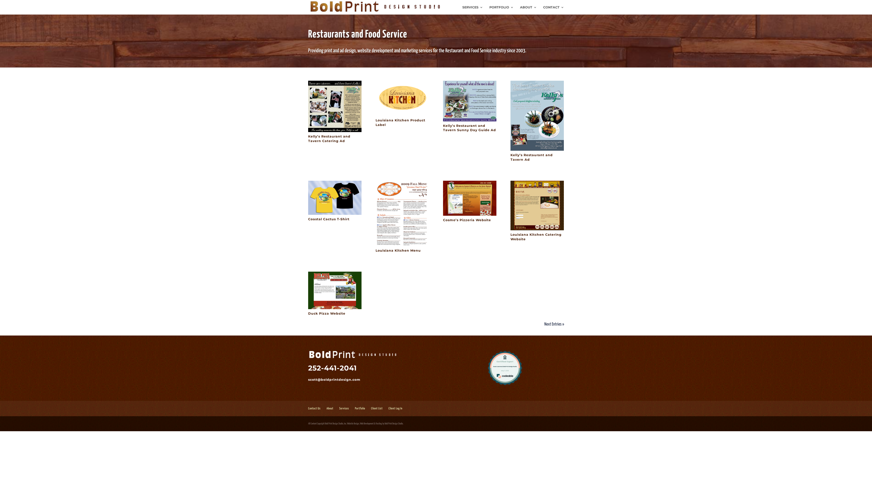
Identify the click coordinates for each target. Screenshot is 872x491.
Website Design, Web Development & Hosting (364, 423)
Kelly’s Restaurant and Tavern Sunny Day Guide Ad (469, 128)
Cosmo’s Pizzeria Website (467, 220)
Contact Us (314, 408)
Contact (551, 7)
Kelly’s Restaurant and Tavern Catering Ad (329, 138)
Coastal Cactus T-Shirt (328, 219)
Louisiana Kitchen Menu (398, 250)
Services (470, 7)
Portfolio (499, 7)
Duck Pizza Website (326, 313)
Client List (377, 408)
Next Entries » (554, 324)
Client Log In (395, 408)
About (526, 7)
